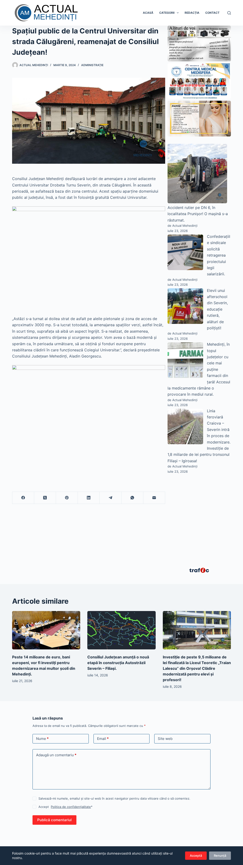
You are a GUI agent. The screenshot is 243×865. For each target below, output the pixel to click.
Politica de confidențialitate (71, 807)
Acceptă (196, 855)
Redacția (192, 12)
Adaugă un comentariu (56, 755)
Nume (42, 738)
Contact (212, 12)
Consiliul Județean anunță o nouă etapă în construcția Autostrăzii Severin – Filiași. (118, 663)
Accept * (65, 807)
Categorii (166, 12)
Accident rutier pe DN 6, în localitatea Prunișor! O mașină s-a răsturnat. (198, 213)
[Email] (154, 498)
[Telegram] (111, 498)
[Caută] (229, 13)
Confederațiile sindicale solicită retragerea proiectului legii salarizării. (218, 255)
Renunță (220, 855)
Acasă (148, 12)
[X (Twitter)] (45, 498)
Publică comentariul (54, 820)
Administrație (92, 65)
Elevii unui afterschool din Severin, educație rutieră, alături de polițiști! (217, 309)
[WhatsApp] (132, 498)
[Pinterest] (67, 498)
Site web (165, 738)
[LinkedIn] (89, 498)
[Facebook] (23, 498)
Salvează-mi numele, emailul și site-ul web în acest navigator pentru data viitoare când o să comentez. (114, 798)
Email (103, 738)
